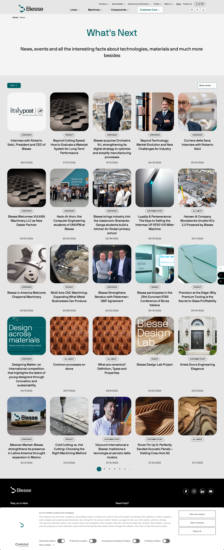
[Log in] (203, 10)
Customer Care (148, 10)
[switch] (93, 541)
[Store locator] (192, 10)
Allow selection (197, 523)
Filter (12, 85)
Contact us (187, 4)
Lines (73, 10)
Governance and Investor (138, 4)
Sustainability (117, 4)
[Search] (197, 10)
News (178, 4)
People (156, 4)
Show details (45, 545)
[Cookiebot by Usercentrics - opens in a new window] (22, 545)
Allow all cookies (197, 514)
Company (103, 4)
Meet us (167, 4)
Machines (94, 10)
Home (15, 17)
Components (118, 10)
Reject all (197, 531)
